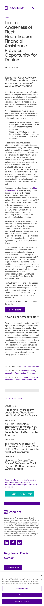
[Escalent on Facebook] (13, 542)
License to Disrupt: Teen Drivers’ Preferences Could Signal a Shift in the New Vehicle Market (21, 464)
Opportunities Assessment (26, 373)
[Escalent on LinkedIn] (6, 542)
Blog (7, 553)
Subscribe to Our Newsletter (19, 494)
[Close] (41, 575)
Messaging (9, 373)
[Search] (33, 8)
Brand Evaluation (28, 371)
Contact (9, 557)
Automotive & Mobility (29, 367)
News (14, 553)
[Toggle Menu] (38, 8)
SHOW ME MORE (14, 310)
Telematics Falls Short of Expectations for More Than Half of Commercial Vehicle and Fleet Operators (22, 447)
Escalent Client (13, 568)
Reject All (22, 595)
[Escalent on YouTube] (19, 542)
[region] (22, 589)
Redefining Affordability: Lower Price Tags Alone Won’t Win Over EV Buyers (21, 412)
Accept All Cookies (22, 601)
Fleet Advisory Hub (28, 380)
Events (24, 553)
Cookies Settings (22, 588)
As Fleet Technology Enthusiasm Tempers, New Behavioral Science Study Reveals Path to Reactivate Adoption (21, 429)
